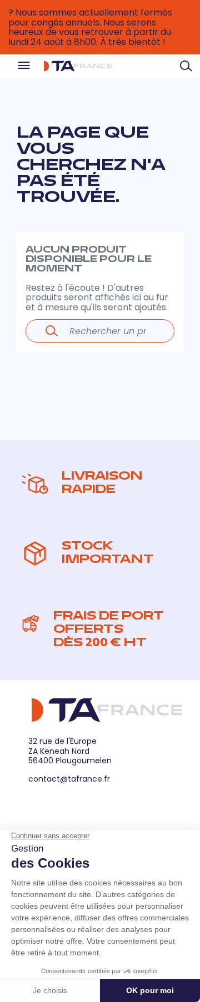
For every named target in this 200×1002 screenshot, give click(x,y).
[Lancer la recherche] (52, 331)
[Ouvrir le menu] (23, 66)
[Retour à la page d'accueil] (77, 66)
